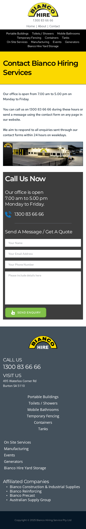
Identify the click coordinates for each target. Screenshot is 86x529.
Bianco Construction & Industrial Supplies (45, 486)
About (42, 26)
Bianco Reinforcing (26, 491)
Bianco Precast (22, 495)
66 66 (33, 366)
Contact (54, 26)
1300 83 (13, 366)
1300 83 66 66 (43, 20)
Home (30, 26)
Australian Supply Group (30, 499)
